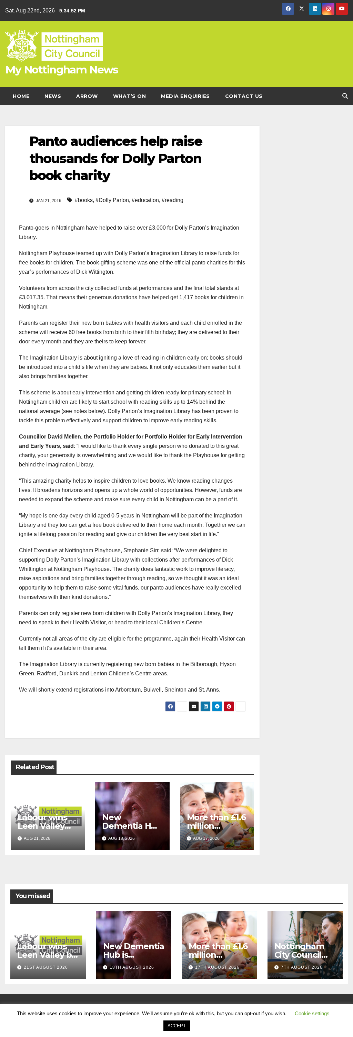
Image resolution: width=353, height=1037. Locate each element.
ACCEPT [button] (177, 1025)
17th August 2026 (217, 967)
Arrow (87, 96)
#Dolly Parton (112, 200)
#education (145, 200)
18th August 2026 (132, 967)
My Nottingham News (61, 69)
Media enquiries (185, 96)
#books (84, 200)
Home (21, 96)
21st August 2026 (46, 967)
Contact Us (244, 96)
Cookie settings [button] (312, 1013)
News (52, 96)
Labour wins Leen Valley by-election (42, 825)
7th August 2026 (302, 967)
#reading (172, 200)
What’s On (129, 96)
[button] (345, 96)
